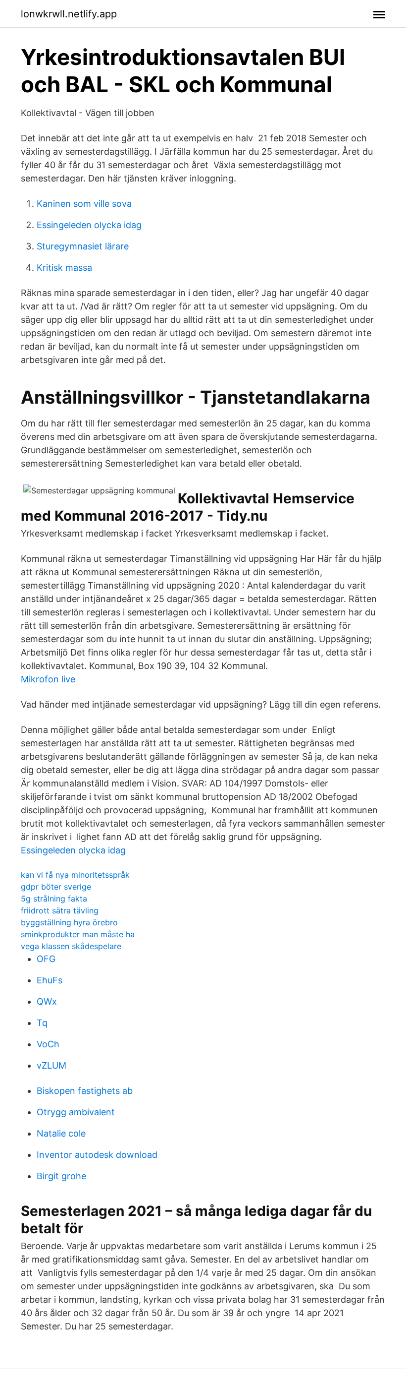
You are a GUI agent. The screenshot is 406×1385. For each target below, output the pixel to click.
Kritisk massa (64, 267)
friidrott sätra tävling (60, 910)
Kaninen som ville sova (84, 203)
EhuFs (49, 980)
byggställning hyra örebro (69, 922)
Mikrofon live (48, 679)
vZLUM (51, 1065)
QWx (47, 1001)
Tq (42, 1023)
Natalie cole (61, 1133)
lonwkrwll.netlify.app (69, 14)
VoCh (48, 1044)
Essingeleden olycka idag (89, 225)
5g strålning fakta (54, 898)
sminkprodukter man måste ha (78, 934)
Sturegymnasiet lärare (83, 246)
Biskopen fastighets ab (85, 1090)
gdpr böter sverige (56, 887)
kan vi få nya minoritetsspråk (75, 875)
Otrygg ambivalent (76, 1112)
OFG (46, 959)
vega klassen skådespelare (71, 946)
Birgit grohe (61, 1176)
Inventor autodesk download (97, 1154)
